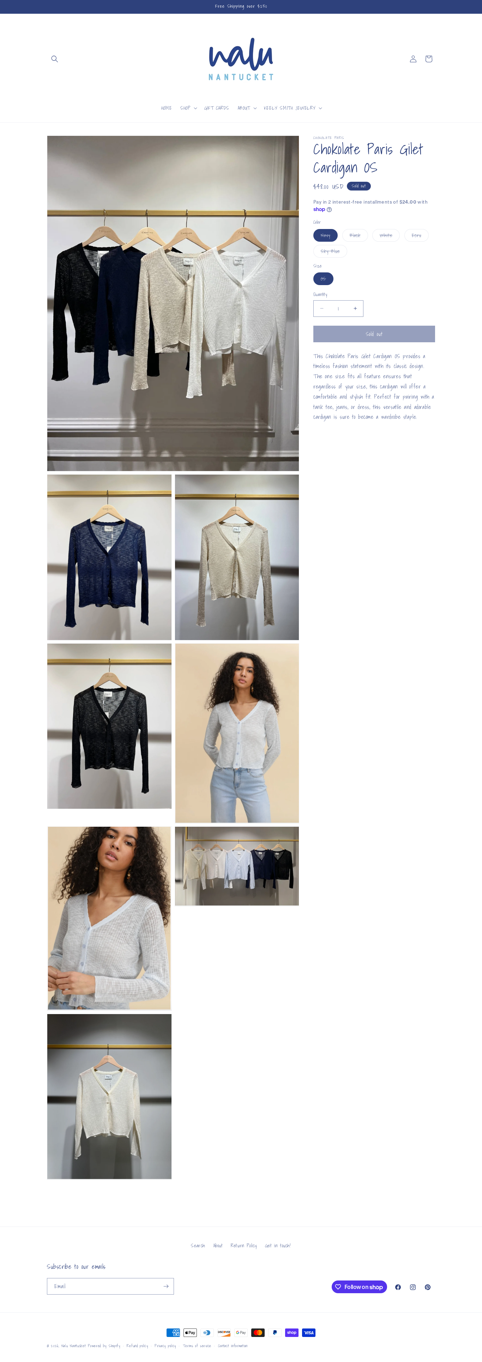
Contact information (233, 1346)
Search (198, 1245)
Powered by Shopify (104, 1346)
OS (327, 280)
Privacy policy (165, 1346)
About (218, 1245)
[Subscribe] (166, 1286)
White (390, 236)
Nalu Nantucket (73, 1346)
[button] (54, 59)
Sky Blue (334, 252)
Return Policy (244, 1245)
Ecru (420, 236)
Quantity (320, 294)
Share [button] (326, 438)
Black (359, 236)
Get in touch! (278, 1245)
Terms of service (197, 1346)
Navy (329, 236)
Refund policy (137, 1346)
